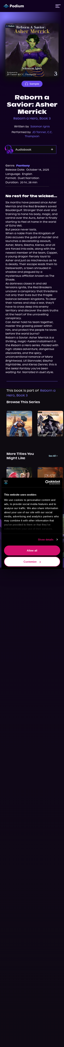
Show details (45, 539)
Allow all (32, 550)
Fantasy (23, 165)
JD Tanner (39, 132)
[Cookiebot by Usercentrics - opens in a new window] (45, 482)
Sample (34, 83)
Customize (30, 561)
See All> (53, 456)
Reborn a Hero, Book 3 (32, 118)
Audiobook (23, 149)
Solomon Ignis (40, 126)
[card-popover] (19, 424)
